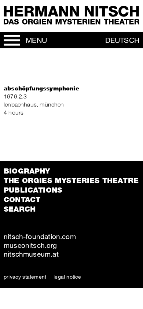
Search (20, 209)
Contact (22, 199)
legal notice (67, 276)
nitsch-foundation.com (40, 236)
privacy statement (25, 276)
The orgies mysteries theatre (71, 180)
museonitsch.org (30, 245)
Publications (33, 190)
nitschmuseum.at (31, 254)
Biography (27, 171)
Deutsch (122, 40)
